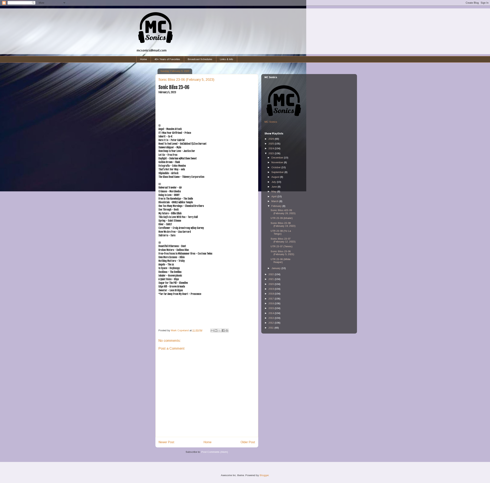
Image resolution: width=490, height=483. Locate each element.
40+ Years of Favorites (167, 59)
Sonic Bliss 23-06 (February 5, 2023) (282, 253)
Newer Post (166, 442)
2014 (272, 313)
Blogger (264, 475)
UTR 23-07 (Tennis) (281, 246)
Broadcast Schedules (200, 59)
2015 (272, 308)
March (275, 201)
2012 (272, 322)
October (276, 167)
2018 (272, 293)
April (274, 196)
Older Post (248, 442)
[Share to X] (219, 330)
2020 (272, 284)
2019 (272, 288)
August (275, 176)
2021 (272, 279)
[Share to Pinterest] (227, 330)
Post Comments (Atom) (214, 451)
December (277, 157)
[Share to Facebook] (223, 330)
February (276, 206)
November (277, 162)
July (274, 181)
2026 (272, 138)
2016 (272, 303)
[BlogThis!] (216, 330)
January (276, 268)
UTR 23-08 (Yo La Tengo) (281, 232)
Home (143, 59)
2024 (272, 148)
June (274, 186)
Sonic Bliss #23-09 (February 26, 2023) (283, 212)
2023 (272, 153)
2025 (272, 143)
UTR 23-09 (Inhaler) (282, 218)
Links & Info (226, 59)
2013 (272, 318)
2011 (271, 327)
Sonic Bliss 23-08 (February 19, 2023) (283, 225)
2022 (272, 274)
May (274, 191)
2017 (272, 298)
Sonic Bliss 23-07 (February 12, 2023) (283, 240)
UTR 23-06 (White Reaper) (280, 261)
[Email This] (212, 330)
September (277, 172)
